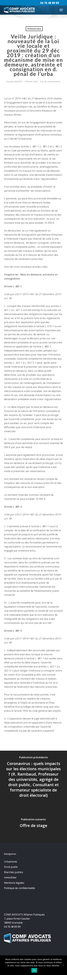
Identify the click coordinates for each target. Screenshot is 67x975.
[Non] (63, 965)
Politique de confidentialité (19, 888)
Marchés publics (13, 872)
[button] (61, 10)
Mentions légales (14, 882)
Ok (34, 970)
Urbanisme (34, 28)
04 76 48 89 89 (49, 3)
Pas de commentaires (50, 81)
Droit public (11, 867)
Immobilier (10, 877)
